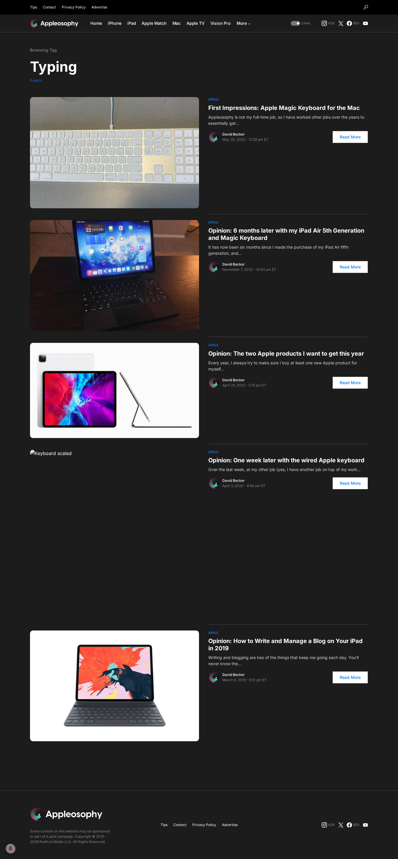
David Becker (233, 134)
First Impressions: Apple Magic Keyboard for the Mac (284, 107)
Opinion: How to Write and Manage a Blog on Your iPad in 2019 (285, 644)
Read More (350, 136)
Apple (213, 99)
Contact (49, 7)
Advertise (99, 7)
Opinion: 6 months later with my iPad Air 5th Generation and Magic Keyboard (286, 234)
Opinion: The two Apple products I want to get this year (286, 353)
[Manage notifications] (10, 848)
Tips (33, 7)
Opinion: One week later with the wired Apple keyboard (286, 460)
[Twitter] (341, 23)
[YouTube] (365, 23)
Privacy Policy (74, 7)
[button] (365, 7)
